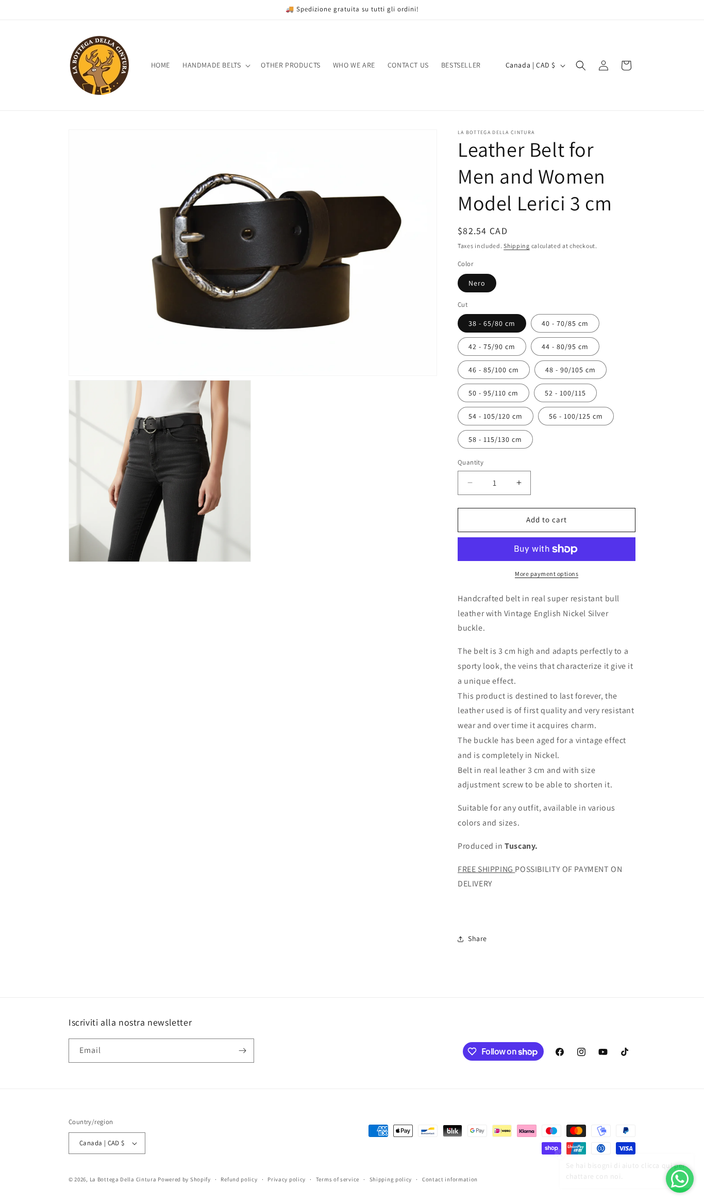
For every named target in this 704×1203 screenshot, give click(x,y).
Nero (476, 283)
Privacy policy (286, 1179)
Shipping (517, 246)
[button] (215, 65)
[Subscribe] (242, 1051)
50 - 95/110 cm (493, 393)
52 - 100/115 (565, 393)
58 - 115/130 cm (495, 439)
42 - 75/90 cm (491, 346)
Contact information (450, 1179)
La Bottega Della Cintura (123, 1179)
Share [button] (477, 938)
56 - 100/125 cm (576, 416)
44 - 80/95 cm (565, 346)
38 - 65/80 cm (491, 323)
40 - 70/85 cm (565, 323)
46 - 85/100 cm (493, 369)
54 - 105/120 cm (495, 416)
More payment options (546, 574)
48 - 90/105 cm (570, 369)
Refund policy (239, 1179)
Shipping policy (391, 1179)
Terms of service (337, 1179)
